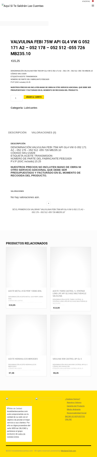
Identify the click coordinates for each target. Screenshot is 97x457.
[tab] (17, 132)
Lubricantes (30, 107)
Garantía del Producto (76, 406)
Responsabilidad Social (76, 413)
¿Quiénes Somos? (72, 399)
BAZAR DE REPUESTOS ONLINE (75, 418)
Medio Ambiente (74, 409)
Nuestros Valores (74, 402)
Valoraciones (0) (43, 132)
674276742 (86, 1)
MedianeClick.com (68, 451)
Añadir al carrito (34, 97)
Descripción (17, 132)
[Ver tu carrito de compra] (93, 1)
